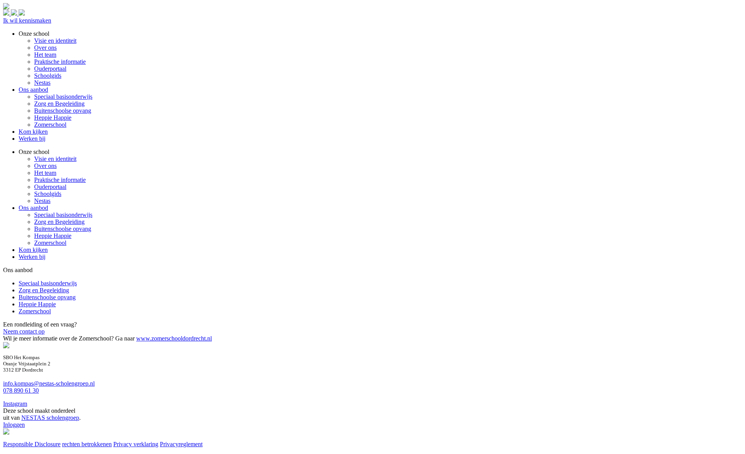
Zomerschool (50, 242)
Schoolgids (47, 193)
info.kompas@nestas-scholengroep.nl (49, 383)
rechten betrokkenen (87, 444)
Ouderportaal (50, 186)
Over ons (45, 165)
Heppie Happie (52, 235)
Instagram (15, 403)
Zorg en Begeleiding (59, 221)
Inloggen (14, 424)
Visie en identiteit (55, 158)
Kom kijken (33, 249)
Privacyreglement (181, 444)
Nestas (42, 200)
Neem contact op (24, 331)
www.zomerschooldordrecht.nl (174, 338)
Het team (45, 172)
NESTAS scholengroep (50, 417)
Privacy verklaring (135, 444)
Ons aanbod (33, 207)
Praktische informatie (60, 179)
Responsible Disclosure (32, 444)
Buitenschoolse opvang (62, 228)
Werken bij (32, 256)
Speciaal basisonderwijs (63, 214)
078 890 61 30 (21, 390)
